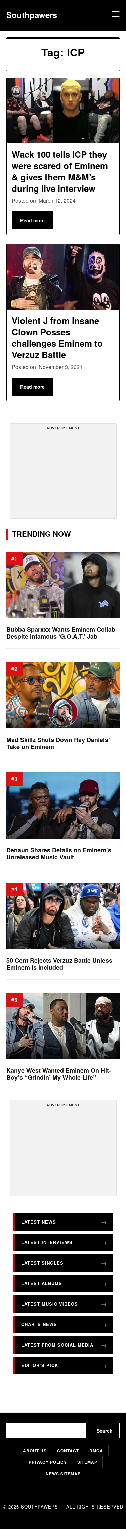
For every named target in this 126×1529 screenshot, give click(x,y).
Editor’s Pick (39, 1365)
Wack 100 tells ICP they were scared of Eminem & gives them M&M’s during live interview (60, 171)
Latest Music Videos (49, 1304)
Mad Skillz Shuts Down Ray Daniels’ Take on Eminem (58, 743)
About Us (35, 1451)
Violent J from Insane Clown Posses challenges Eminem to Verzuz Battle (57, 337)
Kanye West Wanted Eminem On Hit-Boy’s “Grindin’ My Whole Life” (58, 1074)
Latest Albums (41, 1283)
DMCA (96, 1451)
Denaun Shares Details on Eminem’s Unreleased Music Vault (58, 853)
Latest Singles (42, 1263)
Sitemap (87, 1462)
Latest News (38, 1222)
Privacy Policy (48, 1462)
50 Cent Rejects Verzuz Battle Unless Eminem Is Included (59, 964)
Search (105, 1430)
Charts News (39, 1324)
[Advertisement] (63, 474)
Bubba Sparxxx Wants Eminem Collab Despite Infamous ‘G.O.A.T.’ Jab (60, 633)
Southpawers (31, 15)
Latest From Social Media (57, 1345)
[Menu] (115, 15)
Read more (32, 220)
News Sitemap (63, 1474)
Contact (68, 1451)
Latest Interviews (47, 1242)
